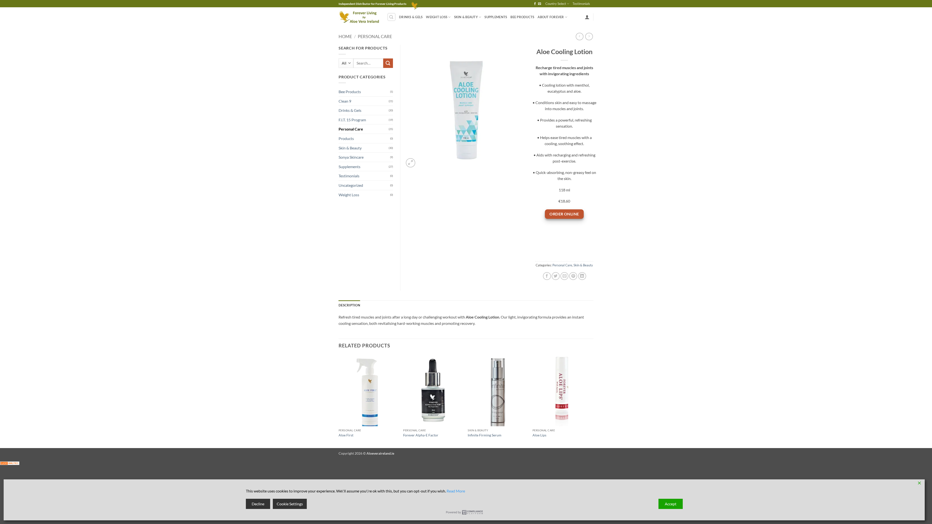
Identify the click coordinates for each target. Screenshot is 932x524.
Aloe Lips (539, 435)
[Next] (592, 400)
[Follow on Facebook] (534, 4)
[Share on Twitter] (556, 276)
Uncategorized (351, 185)
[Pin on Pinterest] (573, 276)
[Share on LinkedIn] (582, 276)
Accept (670, 503)
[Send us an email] (539, 4)
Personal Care (375, 36)
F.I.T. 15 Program (352, 119)
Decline (258, 503)
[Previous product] (589, 36)
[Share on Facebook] (547, 276)
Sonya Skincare (351, 157)
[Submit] (388, 63)
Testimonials (581, 4)
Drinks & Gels (411, 17)
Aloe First (346, 435)
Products (346, 138)
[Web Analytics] (9, 462)
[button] (391, 17)
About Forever (551, 17)
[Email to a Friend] (564, 276)
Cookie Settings (290, 503)
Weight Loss (436, 17)
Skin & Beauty (466, 17)
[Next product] (579, 36)
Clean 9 (345, 101)
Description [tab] (349, 305)
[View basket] (413, 3)
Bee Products (522, 17)
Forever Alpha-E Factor (420, 435)
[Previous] (338, 400)
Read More (456, 491)
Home (345, 36)
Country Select (555, 4)
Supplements (495, 17)
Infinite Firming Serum (484, 435)
